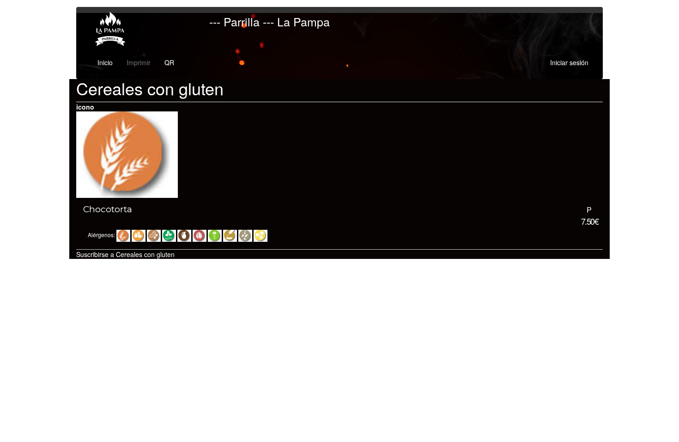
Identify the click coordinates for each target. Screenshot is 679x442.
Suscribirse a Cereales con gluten (125, 254)
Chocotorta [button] (107, 209)
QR (169, 62)
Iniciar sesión (569, 62)
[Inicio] (112, 29)
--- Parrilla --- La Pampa (269, 21)
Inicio (105, 62)
